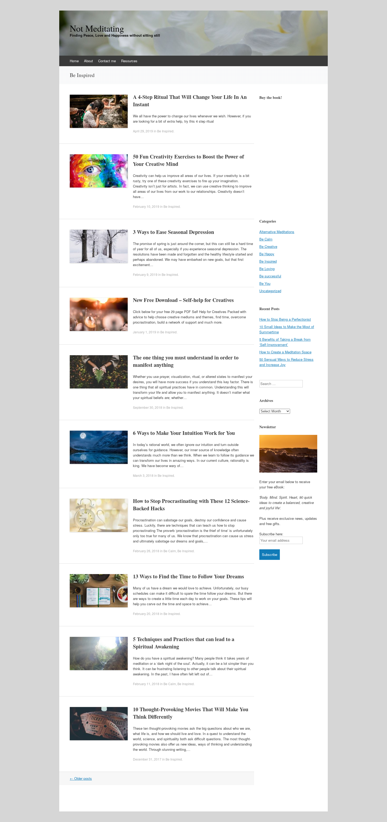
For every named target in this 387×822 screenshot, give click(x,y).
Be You (264, 283)
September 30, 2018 (147, 407)
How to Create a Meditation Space (285, 351)
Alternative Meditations (276, 231)
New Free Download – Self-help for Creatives (183, 300)
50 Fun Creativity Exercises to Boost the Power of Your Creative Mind (188, 160)
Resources (129, 60)
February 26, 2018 (146, 551)
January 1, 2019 (144, 332)
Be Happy (266, 253)
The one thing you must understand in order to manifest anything (186, 361)
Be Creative (268, 246)
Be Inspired (165, 131)
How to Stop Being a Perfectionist (285, 319)
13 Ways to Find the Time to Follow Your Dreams (188, 576)
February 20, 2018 (146, 613)
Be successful (270, 275)
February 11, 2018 (146, 683)
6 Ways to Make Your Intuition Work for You (184, 433)
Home (74, 60)
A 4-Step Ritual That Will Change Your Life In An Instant (190, 100)
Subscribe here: (271, 533)
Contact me (107, 60)
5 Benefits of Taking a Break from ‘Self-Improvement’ (285, 342)
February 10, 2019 (146, 206)
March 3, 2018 (143, 475)
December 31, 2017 (147, 759)
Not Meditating (97, 28)
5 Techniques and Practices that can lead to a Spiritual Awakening (183, 642)
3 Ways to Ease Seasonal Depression (173, 232)
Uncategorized (270, 290)
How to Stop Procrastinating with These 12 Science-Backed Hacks (191, 504)
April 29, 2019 (143, 131)
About (88, 60)
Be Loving (267, 268)
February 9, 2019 (145, 274)
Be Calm (169, 551)
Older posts (81, 778)
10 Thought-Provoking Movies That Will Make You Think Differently (190, 712)
